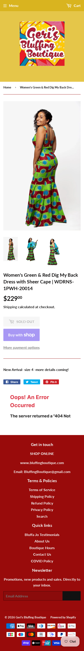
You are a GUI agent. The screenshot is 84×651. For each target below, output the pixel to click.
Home (7, 87)
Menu (13, 5)
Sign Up (71, 596)
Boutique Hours (42, 548)
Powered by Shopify (63, 617)
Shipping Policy (42, 496)
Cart (77, 5)
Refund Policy (42, 503)
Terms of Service (42, 490)
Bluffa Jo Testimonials (42, 534)
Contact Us (42, 554)
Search (42, 516)
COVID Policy (42, 561)
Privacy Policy (42, 509)
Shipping (10, 307)
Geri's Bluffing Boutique (31, 617)
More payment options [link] (21, 347)
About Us (42, 541)
